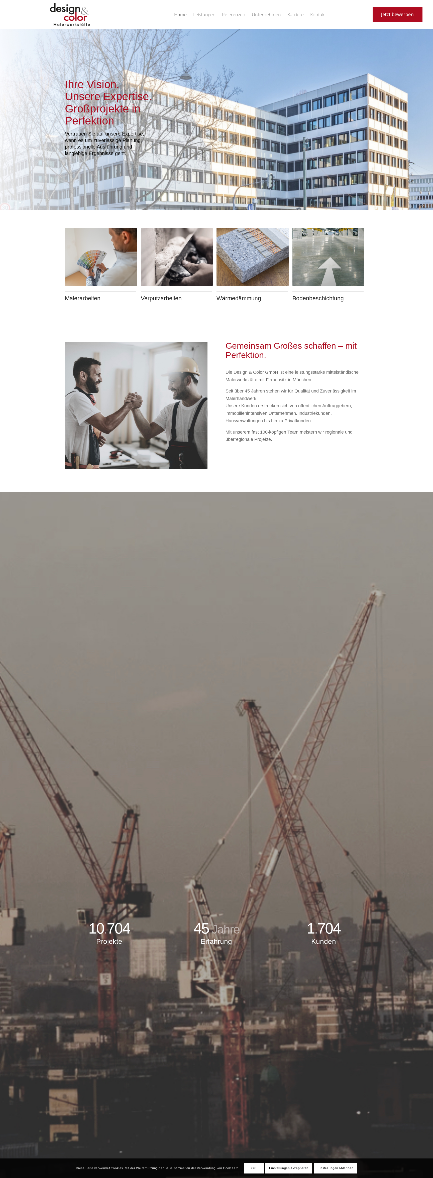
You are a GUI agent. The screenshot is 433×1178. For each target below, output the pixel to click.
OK (253, 1168)
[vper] (177, 257)
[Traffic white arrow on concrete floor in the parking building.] (328, 257)
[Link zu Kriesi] (373, 14)
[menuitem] (180, 14)
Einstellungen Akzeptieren (288, 1168)
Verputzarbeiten (161, 298)
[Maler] (101, 257)
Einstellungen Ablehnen (335, 1168)
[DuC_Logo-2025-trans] (70, 14)
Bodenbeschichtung (318, 298)
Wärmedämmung (238, 298)
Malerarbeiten (82, 298)
